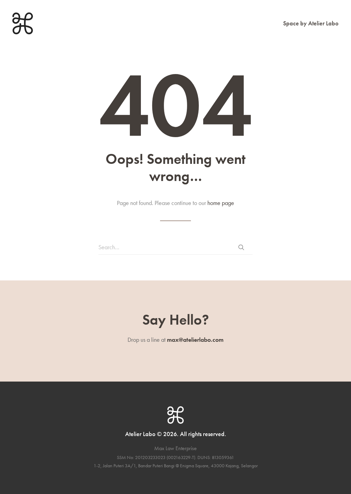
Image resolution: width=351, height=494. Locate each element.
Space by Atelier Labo (311, 23)
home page (220, 203)
